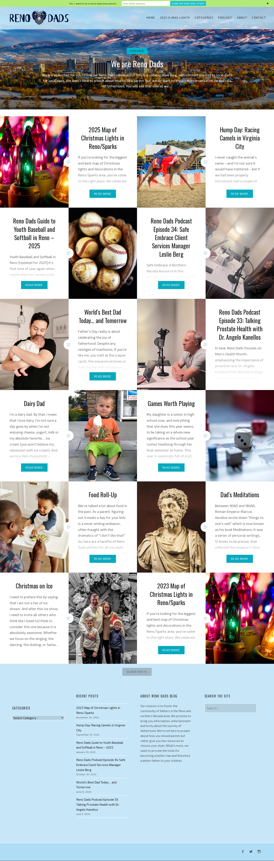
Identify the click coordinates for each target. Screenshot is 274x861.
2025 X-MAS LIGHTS (175, 17)
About (242, 17)
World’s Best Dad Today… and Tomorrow (96, 784)
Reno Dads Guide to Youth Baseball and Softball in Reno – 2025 (99, 745)
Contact (259, 17)
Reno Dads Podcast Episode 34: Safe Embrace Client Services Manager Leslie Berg (100, 765)
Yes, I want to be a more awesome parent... (93, 3)
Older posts (137, 671)
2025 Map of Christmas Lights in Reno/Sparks (98, 710)
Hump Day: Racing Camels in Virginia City (100, 727)
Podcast (225, 17)
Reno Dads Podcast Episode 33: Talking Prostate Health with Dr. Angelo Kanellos (97, 804)
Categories (204, 17)
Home (150, 17)
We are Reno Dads (137, 64)
